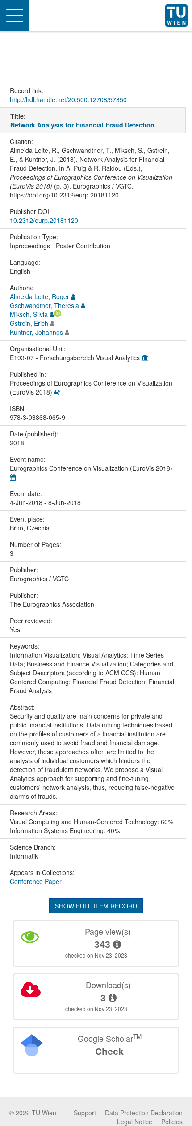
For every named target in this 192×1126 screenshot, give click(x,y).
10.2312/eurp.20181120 (44, 220)
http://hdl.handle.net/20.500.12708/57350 (68, 99)
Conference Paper (36, 881)
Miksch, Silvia (29, 314)
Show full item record (96, 905)
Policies (172, 1121)
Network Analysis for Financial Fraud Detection (82, 124)
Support (85, 1112)
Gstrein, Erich (29, 323)
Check (109, 1051)
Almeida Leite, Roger (39, 296)
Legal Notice (134, 1121)
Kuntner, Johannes (36, 332)
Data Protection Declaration (144, 1112)
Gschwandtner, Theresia (44, 305)
